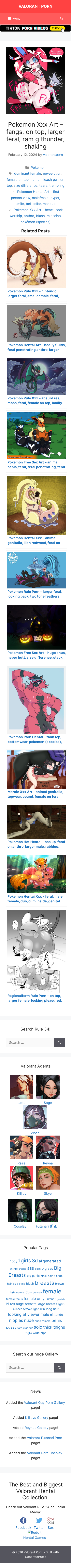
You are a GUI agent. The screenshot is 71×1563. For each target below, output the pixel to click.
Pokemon (38, 168)
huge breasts (26, 1304)
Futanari (51, 1299)
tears (43, 186)
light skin (39, 1309)
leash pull (50, 180)
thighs (28, 1333)
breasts (44, 1282)
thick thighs (54, 1327)
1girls (24, 1260)
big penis (33, 1276)
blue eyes (19, 1283)
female (52, 1291)
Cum (28, 1292)
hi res (10, 1304)
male (44, 1314)
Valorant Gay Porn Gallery (44, 1403)
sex (19, 1327)
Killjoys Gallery (36, 1418)
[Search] (59, 1043)
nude (29, 1320)
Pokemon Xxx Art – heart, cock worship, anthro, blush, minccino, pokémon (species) (36, 216)
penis (56, 1320)
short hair (28, 1328)
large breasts (47, 1304)
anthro (14, 1268)
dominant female (27, 173)
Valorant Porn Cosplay (44, 1453)
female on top (18, 180)
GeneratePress (35, 1557)
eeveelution (52, 173)
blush (30, 1283)
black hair (47, 1275)
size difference (25, 186)
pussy (11, 1327)
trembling (56, 186)
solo (38, 1327)
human (36, 180)
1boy (13, 1261)
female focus (14, 1299)
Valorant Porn (35, 6)
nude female (42, 1320)
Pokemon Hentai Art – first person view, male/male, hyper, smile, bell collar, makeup (35, 198)
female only (34, 1298)
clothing (20, 1292)
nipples (16, 1320)
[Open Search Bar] (61, 19)
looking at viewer (23, 1314)
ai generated (50, 1261)
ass (30, 1268)
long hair (52, 1309)
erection (37, 1292)
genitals (61, 1299)
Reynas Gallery (36, 1428)
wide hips (39, 1333)
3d (35, 1261)
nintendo (56, 1315)
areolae (22, 1268)
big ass (47, 1268)
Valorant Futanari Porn (44, 1438)
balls (38, 1268)
